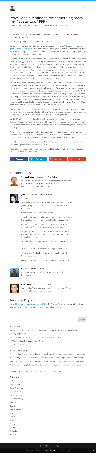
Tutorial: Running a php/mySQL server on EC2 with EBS (40, 371)
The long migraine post (18, 334)
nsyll (23, 268)
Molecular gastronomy (18, 344)
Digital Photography (17, 388)
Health (12, 413)
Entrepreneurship (50, 26)
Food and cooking (16, 399)
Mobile (12, 417)
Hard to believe (15, 409)
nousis (14, 26)
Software (13, 427)
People (12, 424)
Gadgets (13, 402)
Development (15, 384)
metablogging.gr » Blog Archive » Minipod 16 (28, 304)
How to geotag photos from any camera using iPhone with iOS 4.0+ (35, 337)
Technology (14, 431)
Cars (11, 381)
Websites (13, 435)
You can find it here (28, 37)
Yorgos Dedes (27, 177)
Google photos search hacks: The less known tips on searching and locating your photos (43, 330)
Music (12, 420)
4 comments (63, 26)
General (12, 406)
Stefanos (78, 59)
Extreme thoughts (16, 395)
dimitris (25, 284)
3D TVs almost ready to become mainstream (27, 341)
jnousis (24, 194)
